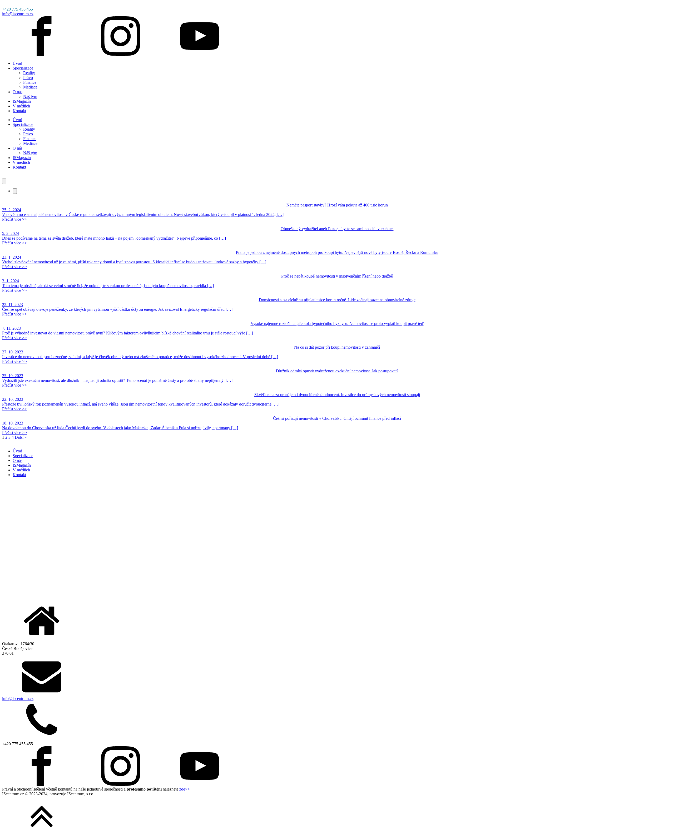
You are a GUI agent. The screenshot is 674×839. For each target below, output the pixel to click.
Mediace (30, 87)
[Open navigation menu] (4, 181)
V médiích (21, 106)
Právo (28, 77)
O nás (17, 92)
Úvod (17, 63)
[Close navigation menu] (15, 191)
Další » (21, 437)
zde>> (184, 789)
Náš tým (30, 96)
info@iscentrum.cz (17, 14)
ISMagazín (22, 101)
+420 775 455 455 (17, 9)
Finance (29, 82)
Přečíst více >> (14, 219)
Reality (29, 73)
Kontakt (19, 110)
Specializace (23, 68)
